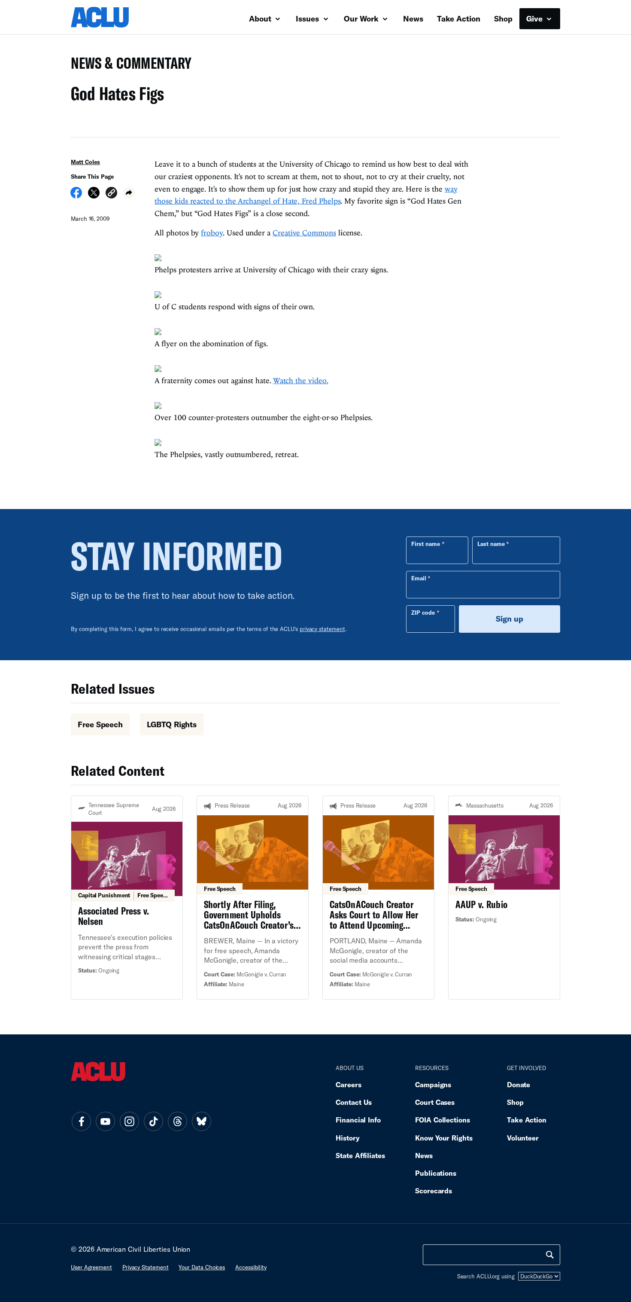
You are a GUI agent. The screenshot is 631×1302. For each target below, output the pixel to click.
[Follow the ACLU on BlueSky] (201, 1121)
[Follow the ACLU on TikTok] (153, 1121)
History (347, 1138)
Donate (518, 1084)
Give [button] (535, 18)
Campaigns (433, 1084)
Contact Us (354, 1102)
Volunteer (523, 1138)
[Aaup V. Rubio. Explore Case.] (504, 897)
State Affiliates (360, 1155)
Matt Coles (85, 162)
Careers (348, 1084)
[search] (550, 1254)
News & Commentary (127, 65)
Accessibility (251, 1267)
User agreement (91, 1267)
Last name (491, 543)
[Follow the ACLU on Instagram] (129, 1121)
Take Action (458, 18)
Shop (503, 18)
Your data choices (202, 1267)
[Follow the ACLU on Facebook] (81, 1121)
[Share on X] (94, 195)
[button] (111, 194)
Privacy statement (145, 1267)
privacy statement (322, 628)
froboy (211, 233)
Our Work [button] (362, 18)
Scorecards (433, 1190)
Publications (435, 1173)
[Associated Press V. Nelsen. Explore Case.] (126, 897)
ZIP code (423, 612)
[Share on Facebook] (76, 195)
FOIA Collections (442, 1120)
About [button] (261, 18)
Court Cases (435, 1102)
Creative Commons (304, 233)
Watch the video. (300, 380)
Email (418, 578)
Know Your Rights (444, 1138)
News (413, 18)
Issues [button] (308, 18)
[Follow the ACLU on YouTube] (105, 1121)
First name (425, 543)
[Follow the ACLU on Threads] (177, 1121)
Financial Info (358, 1120)
